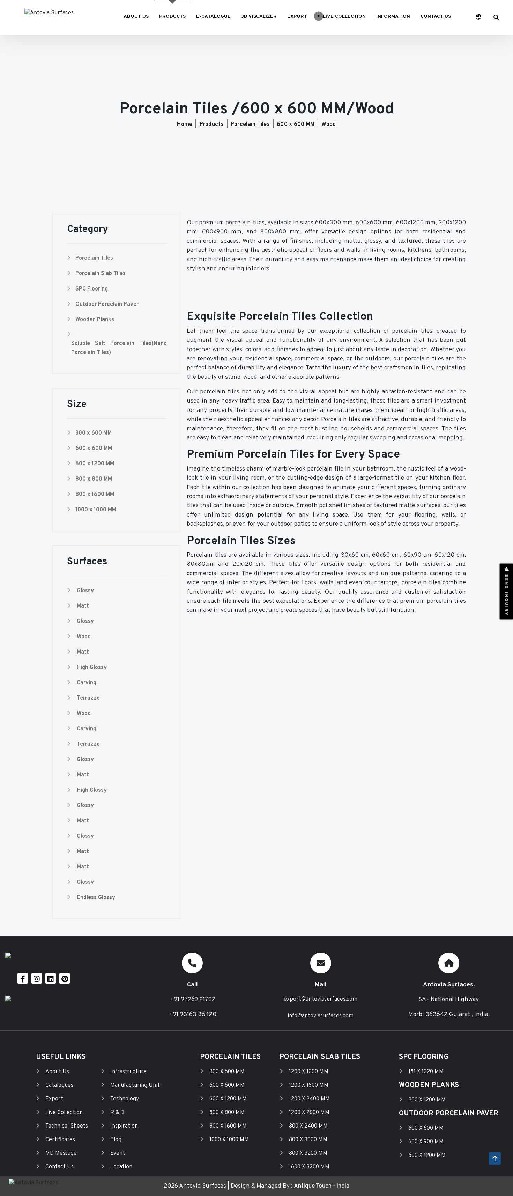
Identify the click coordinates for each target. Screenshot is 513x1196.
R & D (117, 1112)
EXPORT (297, 17)
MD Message (61, 1153)
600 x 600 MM (295, 124)
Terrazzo (88, 698)
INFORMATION (393, 17)
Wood (328, 124)
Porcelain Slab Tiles (100, 273)
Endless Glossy (96, 897)
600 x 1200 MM (94, 463)
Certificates (60, 1139)
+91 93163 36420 (192, 1014)
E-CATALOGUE (213, 17)
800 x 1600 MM (94, 494)
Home (184, 124)
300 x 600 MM (93, 433)
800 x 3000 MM (308, 1139)
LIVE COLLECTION (343, 17)
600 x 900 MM (426, 1141)
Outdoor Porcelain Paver (107, 304)
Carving (86, 682)
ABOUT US (136, 17)
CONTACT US (436, 17)
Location (121, 1167)
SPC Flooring (91, 289)
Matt (83, 606)
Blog (115, 1139)
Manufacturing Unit (135, 1085)
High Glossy (92, 667)
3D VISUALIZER (259, 17)
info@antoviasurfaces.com (321, 1016)
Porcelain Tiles (250, 124)
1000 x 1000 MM (95, 509)
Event (117, 1153)
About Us (57, 1071)
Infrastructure (128, 1071)
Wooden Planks (94, 319)
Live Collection (64, 1112)
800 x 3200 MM (308, 1153)
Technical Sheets (66, 1126)
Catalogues (59, 1085)
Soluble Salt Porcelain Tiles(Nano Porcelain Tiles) (119, 348)
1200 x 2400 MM (309, 1099)
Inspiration (124, 1126)
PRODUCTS (172, 17)
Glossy (85, 590)
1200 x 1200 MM (308, 1071)
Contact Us (59, 1167)
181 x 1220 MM (426, 1071)
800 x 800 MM (93, 479)
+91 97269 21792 (192, 999)
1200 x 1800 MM (308, 1085)
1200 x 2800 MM (309, 1112)
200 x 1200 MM (427, 1100)
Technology (124, 1099)
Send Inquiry (506, 594)
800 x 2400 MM (308, 1126)
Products (212, 124)
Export (54, 1099)
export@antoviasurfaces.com (320, 999)
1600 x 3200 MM (309, 1167)
